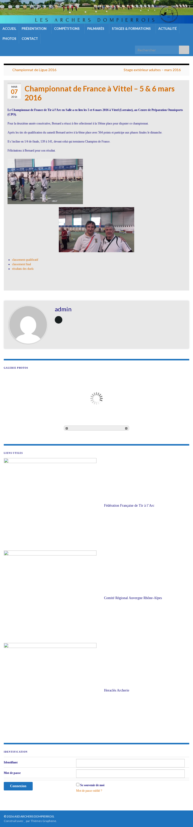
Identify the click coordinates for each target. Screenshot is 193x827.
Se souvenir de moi (92, 785)
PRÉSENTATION (34, 29)
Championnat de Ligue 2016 (34, 70)
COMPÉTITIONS (67, 29)
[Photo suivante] (126, 428)
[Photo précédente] (67, 428)
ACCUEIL (9, 29)
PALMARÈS (96, 29)
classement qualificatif (25, 259)
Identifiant (11, 762)
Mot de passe (12, 773)
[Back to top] (181, 815)
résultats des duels (23, 268)
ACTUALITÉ (167, 29)
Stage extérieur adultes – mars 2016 (152, 70)
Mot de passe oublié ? (89, 790)
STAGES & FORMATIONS (132, 29)
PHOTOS (9, 39)
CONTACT (30, 39)
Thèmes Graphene (43, 821)
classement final (21, 264)
